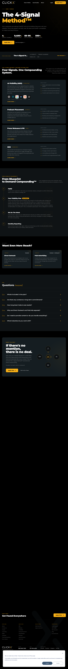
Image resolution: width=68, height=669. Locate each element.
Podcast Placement (23, 631)
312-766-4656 (33, 648)
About (42, 2)
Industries (4, 635)
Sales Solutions (38, 626)
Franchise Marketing (6, 637)
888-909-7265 (22, 648)
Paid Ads (20, 627)
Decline (58, 663)
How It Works (27, 2)
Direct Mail (21, 639)
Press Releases (22, 633)
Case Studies (36, 2)
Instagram (52, 648)
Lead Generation (22, 637)
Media (3, 633)
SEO (19, 626)
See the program (19, 42)
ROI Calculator (55, 629)
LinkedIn (42, 648)
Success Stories (55, 633)
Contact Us (4, 627)
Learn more (10, 101)
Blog (53, 631)
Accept (47, 663)
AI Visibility (21, 629)
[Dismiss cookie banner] (62, 653)
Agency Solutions (38, 627)
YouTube (57, 648)
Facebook (47, 648)
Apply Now (59, 2)
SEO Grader (54, 627)
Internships (4, 631)
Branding (20, 635)
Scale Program (55, 626)
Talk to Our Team (24, 370)
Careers (3, 629)
